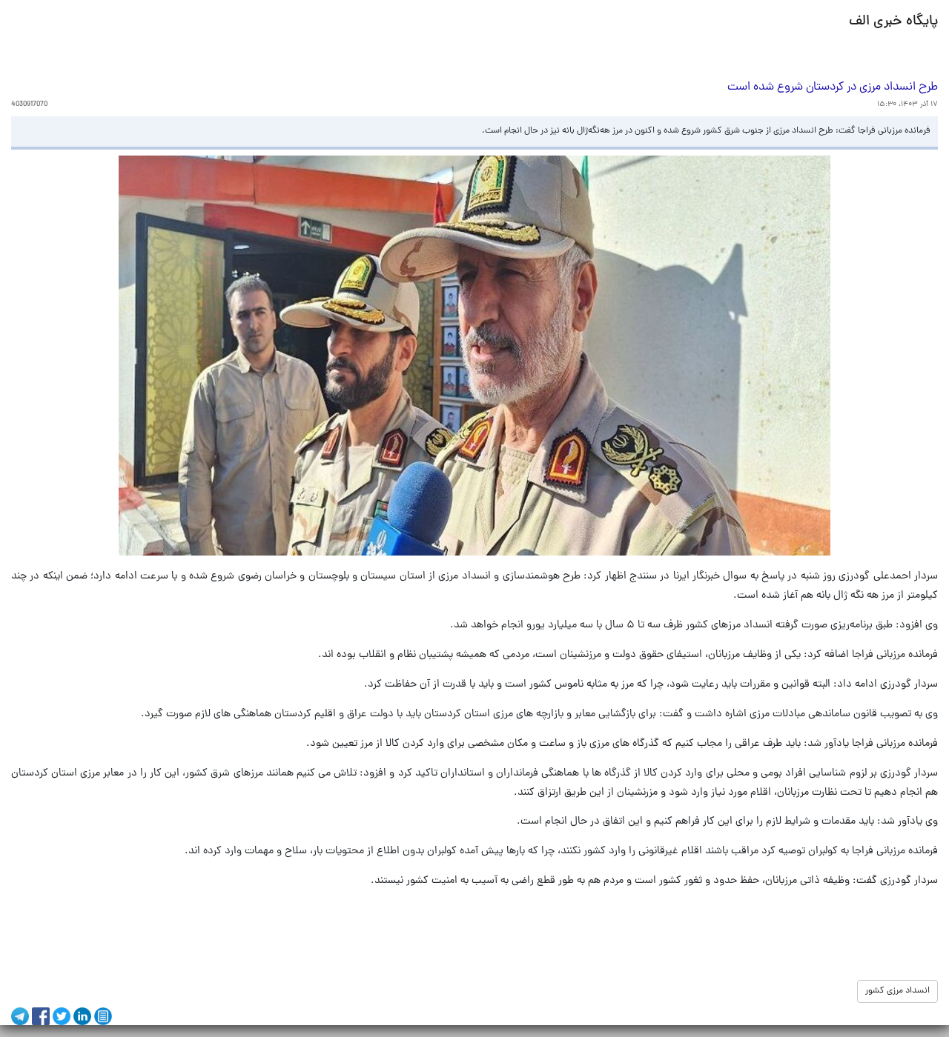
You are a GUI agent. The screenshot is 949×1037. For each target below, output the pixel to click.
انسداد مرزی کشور (897, 991)
